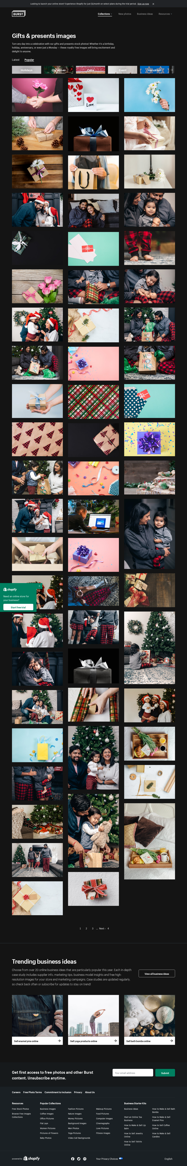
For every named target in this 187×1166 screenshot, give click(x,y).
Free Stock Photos (20, 1108)
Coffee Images (46, 1113)
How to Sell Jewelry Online (133, 1135)
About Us (90, 1092)
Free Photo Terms (32, 1092)
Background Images (77, 1123)
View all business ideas (157, 973)
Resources (164, 13)
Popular (29, 59)
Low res (52, 108)
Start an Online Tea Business (133, 1118)
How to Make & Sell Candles (161, 1135)
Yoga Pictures (74, 1132)
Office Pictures (47, 1118)
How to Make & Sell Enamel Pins (161, 1118)
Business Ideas (131, 1108)
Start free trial (18, 607)
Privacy (78, 1092)
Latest (16, 59)
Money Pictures (75, 1118)
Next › (102, 928)
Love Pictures (102, 1128)
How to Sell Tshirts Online (133, 1143)
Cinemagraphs (102, 1123)
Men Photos (73, 1128)
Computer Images (104, 1118)
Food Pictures (102, 1113)
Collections (104, 13)
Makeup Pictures (104, 1108)
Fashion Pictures (76, 1108)
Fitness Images (103, 1132)
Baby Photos (45, 1137)
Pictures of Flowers (49, 1132)
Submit (165, 1073)
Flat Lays (44, 1123)
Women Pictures (47, 1128)
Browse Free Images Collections (21, 1115)
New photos (124, 13)
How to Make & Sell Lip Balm (135, 1126)
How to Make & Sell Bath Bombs (163, 1110)
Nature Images (75, 1113)
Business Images (48, 1108)
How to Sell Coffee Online (161, 1126)
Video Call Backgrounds (79, 1137)
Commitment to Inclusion (58, 1092)
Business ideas (145, 13)
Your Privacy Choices (107, 1158)
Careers (16, 1092)
